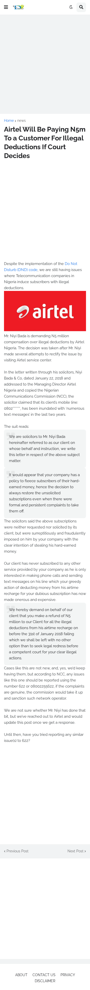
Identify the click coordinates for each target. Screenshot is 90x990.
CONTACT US (44, 975)
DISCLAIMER (45, 981)
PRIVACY (67, 975)
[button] (6, 7)
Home (9, 120)
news (21, 120)
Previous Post (17, 851)
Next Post (76, 851)
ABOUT (21, 975)
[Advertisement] (45, 64)
